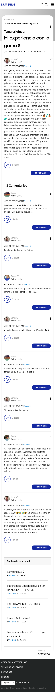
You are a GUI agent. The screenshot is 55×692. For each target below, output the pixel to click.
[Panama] (8, 4)
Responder (41, 227)
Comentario (41, 173)
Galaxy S (27, 66)
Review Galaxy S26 (18, 618)
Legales (5, 677)
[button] (46, 60)
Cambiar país (22, 683)
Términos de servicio (12, 667)
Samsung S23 (15, 571)
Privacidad (6, 672)
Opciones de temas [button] (46, 27)
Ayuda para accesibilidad (14, 662)
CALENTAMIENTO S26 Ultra (22, 604)
